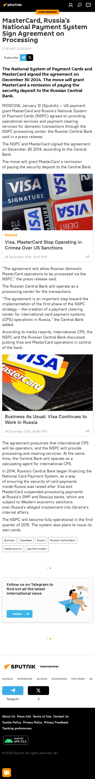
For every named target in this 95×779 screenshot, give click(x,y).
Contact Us (61, 716)
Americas (24, 679)
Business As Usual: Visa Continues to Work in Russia (46, 419)
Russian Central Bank (62, 540)
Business (9, 540)
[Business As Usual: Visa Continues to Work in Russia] (47, 382)
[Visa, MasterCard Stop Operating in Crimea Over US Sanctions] (47, 202)
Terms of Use (42, 716)
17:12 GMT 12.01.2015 (16, 49)
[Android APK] (16, 741)
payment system (37, 548)
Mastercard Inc (13, 548)
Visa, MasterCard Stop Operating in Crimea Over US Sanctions (43, 245)
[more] (87, 256)
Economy (59, 679)
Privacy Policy (32, 722)
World (7, 679)
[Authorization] (70, 4)
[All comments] (6, 772)
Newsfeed (26, 540)
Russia (11, 235)
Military (78, 679)
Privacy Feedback (56, 722)
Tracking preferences (17, 728)
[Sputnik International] (13, 7)
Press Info (24, 716)
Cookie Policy (11, 722)
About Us (8, 716)
